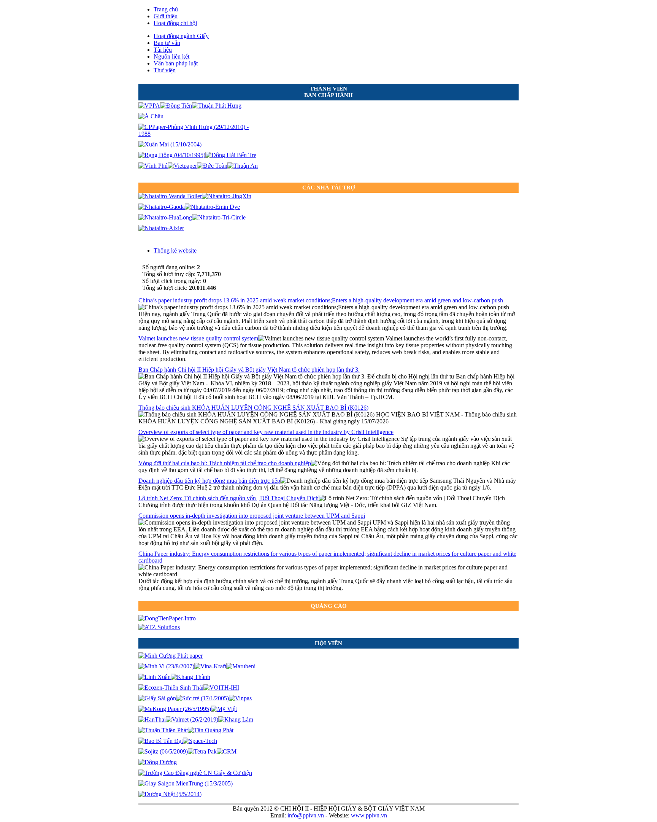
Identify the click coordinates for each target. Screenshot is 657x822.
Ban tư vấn (167, 43)
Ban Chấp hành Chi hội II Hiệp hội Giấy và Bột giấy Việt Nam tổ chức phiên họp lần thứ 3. (249, 369)
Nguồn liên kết (171, 56)
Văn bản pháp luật (176, 63)
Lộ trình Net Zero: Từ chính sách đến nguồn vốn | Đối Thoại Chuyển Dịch (228, 498)
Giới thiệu (166, 16)
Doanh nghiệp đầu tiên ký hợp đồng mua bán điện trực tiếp (209, 480)
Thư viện (165, 70)
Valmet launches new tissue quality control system (198, 338)
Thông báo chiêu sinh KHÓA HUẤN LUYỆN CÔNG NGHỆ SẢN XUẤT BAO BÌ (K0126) (253, 407)
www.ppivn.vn (369, 815)
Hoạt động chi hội (175, 23)
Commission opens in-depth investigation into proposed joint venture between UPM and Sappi (251, 515)
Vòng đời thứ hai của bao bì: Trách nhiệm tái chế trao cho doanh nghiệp (224, 463)
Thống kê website (175, 250)
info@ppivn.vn (305, 815)
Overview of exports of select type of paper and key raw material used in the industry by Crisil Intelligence (266, 432)
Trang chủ (166, 9)
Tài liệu (163, 49)
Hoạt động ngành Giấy (181, 36)
